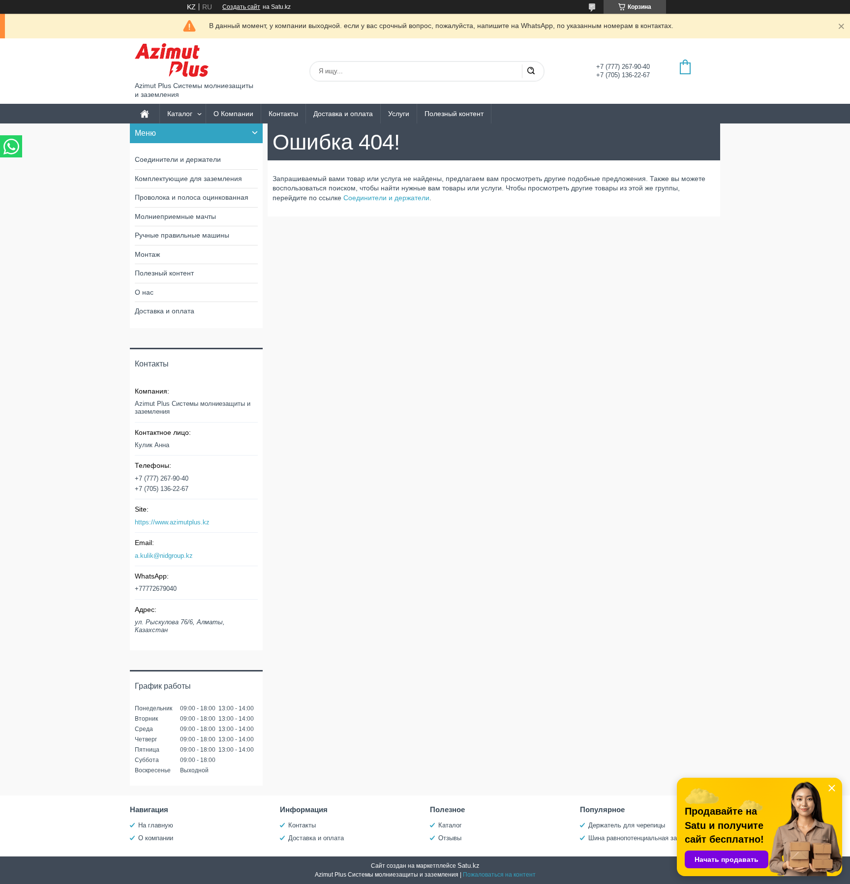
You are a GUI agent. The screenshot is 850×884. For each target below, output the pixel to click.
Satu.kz (468, 865)
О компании (155, 838)
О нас (144, 292)
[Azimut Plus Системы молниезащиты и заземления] (172, 60)
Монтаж (147, 254)
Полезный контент (454, 114)
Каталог (179, 114)
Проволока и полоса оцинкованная (191, 197)
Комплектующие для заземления (188, 179)
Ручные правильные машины (182, 235)
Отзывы (449, 838)
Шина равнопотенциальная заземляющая (650, 838)
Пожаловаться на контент (499, 874)
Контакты (283, 114)
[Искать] (531, 71)
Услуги (398, 114)
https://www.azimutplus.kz (172, 522)
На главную (155, 825)
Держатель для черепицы (626, 825)
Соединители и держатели (386, 198)
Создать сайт (241, 6)
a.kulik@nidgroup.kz (164, 555)
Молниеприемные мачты (175, 216)
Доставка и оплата (343, 114)
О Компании (233, 114)
